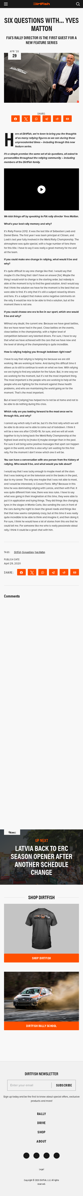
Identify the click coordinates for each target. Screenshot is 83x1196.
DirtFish (17, 552)
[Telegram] (47, 119)
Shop (41, 1132)
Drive (41, 1123)
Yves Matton (40, 552)
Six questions (28, 552)
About (41, 1141)
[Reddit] (57, 119)
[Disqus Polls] (41, 650)
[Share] (15, 119)
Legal (41, 1169)
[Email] (67, 119)
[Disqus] (41, 755)
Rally (41, 1114)
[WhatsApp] (36, 119)
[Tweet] (26, 119)
